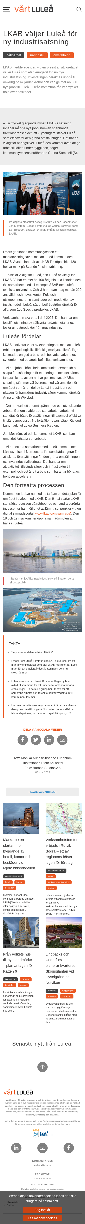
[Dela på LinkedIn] (49, 740)
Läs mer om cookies (42, 1218)
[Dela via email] (62, 740)
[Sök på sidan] (79, 10)
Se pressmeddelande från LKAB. (32, 652)
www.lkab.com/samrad (53, 513)
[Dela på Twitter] (36, 740)
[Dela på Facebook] (23, 740)
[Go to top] (42, 1067)
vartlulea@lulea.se (42, 1165)
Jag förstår (42, 1210)
